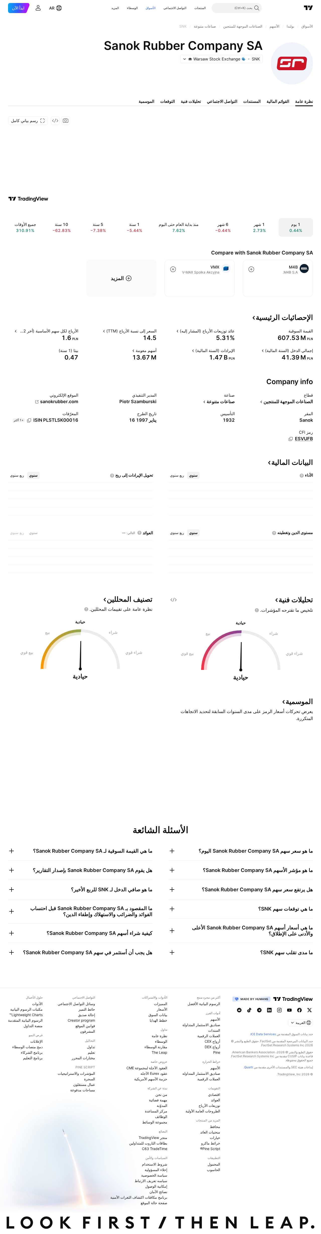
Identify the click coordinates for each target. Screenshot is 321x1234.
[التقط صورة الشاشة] (65, 120)
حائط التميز (86, 1009)
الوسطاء (132, 8)
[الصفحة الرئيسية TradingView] (308, 8)
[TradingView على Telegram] (259, 1010)
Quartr (248, 1067)
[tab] (193, 475)
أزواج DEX (212, 1047)
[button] (190, 8)
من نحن (161, 1094)
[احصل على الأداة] (55, 120)
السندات (214, 1030)
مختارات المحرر (83, 1058)
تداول (91, 1047)
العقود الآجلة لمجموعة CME (146, 1068)
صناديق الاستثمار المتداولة (201, 1025)
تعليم (91, 1052)
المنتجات (200, 8)
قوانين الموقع (85, 1026)
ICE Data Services (263, 1034)
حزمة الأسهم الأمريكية (150, 1079)
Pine (216, 1052)
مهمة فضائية (158, 1100)
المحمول (214, 1164)
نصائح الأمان (158, 1192)
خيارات (215, 1137)
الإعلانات (36, 1041)
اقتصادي (214, 1094)
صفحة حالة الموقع (154, 1203)
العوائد (215, 1100)
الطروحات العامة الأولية (203, 1111)
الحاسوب (213, 1170)
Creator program (81, 1020)
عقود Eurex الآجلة (153, 1073)
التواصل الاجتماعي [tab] (222, 101)
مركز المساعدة (156, 1111)
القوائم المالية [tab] (278, 101)
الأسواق (150, 8)
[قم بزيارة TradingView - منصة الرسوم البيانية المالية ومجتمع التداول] (28, 198)
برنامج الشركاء (32, 1052)
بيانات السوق (157, 1015)
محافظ (215, 1126)
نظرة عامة (159, 1036)
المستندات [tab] (252, 101)
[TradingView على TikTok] (249, 1010)
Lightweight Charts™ (26, 1015)
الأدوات (37, 1004)
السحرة (89, 1079)
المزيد (115, 8)
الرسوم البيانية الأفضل (204, 1004)
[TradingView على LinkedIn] (269, 1010)
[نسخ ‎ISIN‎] (29, 420)
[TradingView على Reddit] (239, 1010)
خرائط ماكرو (210, 1143)
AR (51, 8)
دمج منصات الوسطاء (27, 1047)
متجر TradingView (153, 1137)
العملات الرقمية (208, 1036)
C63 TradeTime (154, 1149)
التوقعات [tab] (167, 101)
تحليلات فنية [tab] (191, 101)
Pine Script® (210, 1149)
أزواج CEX (212, 1041)
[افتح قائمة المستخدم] (38, 8)
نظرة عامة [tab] (304, 101)
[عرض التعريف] (285, 331)
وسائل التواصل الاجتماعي (76, 1004)
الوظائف (161, 1116)
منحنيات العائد (210, 1132)
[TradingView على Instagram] (279, 1010)
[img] (190, 59)
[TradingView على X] (309, 1010)
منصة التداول (33, 1026)
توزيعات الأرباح (209, 1105)
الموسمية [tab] (146, 101)
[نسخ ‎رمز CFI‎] (290, 439)
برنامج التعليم (33, 1058)
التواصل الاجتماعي (175, 8)
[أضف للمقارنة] (251, 269)
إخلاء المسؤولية (156, 1170)
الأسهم (215, 1019)
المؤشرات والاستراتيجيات (76, 1073)
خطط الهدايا (158, 1020)
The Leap (159, 1052)
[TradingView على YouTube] (289, 1010)
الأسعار (162, 1009)
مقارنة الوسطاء (155, 1047)
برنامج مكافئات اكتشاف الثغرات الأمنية (138, 1197)
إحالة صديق (86, 1015)
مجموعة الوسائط (154, 1122)
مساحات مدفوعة (82, 1090)
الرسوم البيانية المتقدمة (25, 1020)
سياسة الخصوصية (154, 1175)
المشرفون (87, 1031)
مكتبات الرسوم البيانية (26, 1009)
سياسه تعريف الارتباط (151, 1181)
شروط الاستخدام (154, 1164)
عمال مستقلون (84, 1084)
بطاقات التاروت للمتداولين (148, 1143)
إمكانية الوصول (156, 1186)
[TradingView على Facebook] (299, 1010)
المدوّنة (162, 1105)
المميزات (160, 1004)
